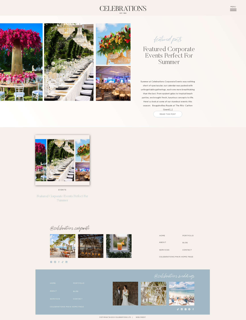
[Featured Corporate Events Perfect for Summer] (62, 160)
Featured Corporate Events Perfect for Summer (169, 56)
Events (62, 190)
